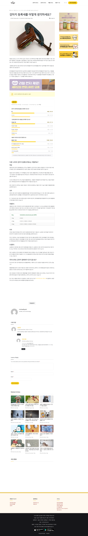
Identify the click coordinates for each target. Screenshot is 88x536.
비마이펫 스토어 (60, 504)
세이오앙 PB (59, 509)
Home (11, 10)
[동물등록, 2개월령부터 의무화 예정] (17, 443)
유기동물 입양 (59, 507)
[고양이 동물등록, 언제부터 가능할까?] (17, 414)
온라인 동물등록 (60, 505)
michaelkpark (23, 309)
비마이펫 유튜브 (13, 502)
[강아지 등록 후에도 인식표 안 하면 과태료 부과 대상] (32, 399)
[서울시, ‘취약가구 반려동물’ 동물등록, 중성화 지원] (17, 428)
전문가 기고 (57, 2)
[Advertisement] (32, 290)
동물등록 (32, 303)
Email (12, 376)
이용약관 (47, 533)
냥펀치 (11, 505)
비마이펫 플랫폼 (72, 2)
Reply (19, 334)
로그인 (65, 2)
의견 (22, 10)
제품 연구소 (50, 2)
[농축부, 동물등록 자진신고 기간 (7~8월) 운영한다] (46, 399)
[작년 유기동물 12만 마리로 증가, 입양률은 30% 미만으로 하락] (32, 414)
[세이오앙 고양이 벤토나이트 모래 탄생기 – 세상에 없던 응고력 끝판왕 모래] (32, 443)
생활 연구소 (16, 10)
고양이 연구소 (43, 2)
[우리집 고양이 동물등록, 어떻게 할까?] (46, 428)
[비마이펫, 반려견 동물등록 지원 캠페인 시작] (46, 414)
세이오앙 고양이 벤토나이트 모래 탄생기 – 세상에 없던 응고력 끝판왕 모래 (32, 450)
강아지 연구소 (35, 2)
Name (12, 371)
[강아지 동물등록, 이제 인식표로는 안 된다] (32, 428)
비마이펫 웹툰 (12, 504)
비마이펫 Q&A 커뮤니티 (41, 278)
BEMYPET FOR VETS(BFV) (62, 508)
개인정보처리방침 (42, 533)
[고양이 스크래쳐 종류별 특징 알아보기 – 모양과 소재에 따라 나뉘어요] (46, 443)
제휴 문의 (35, 504)
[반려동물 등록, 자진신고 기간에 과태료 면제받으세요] (17, 399)
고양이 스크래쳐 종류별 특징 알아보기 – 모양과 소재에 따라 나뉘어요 (46, 450)
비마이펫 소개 (35, 502)
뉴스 (19, 10)
